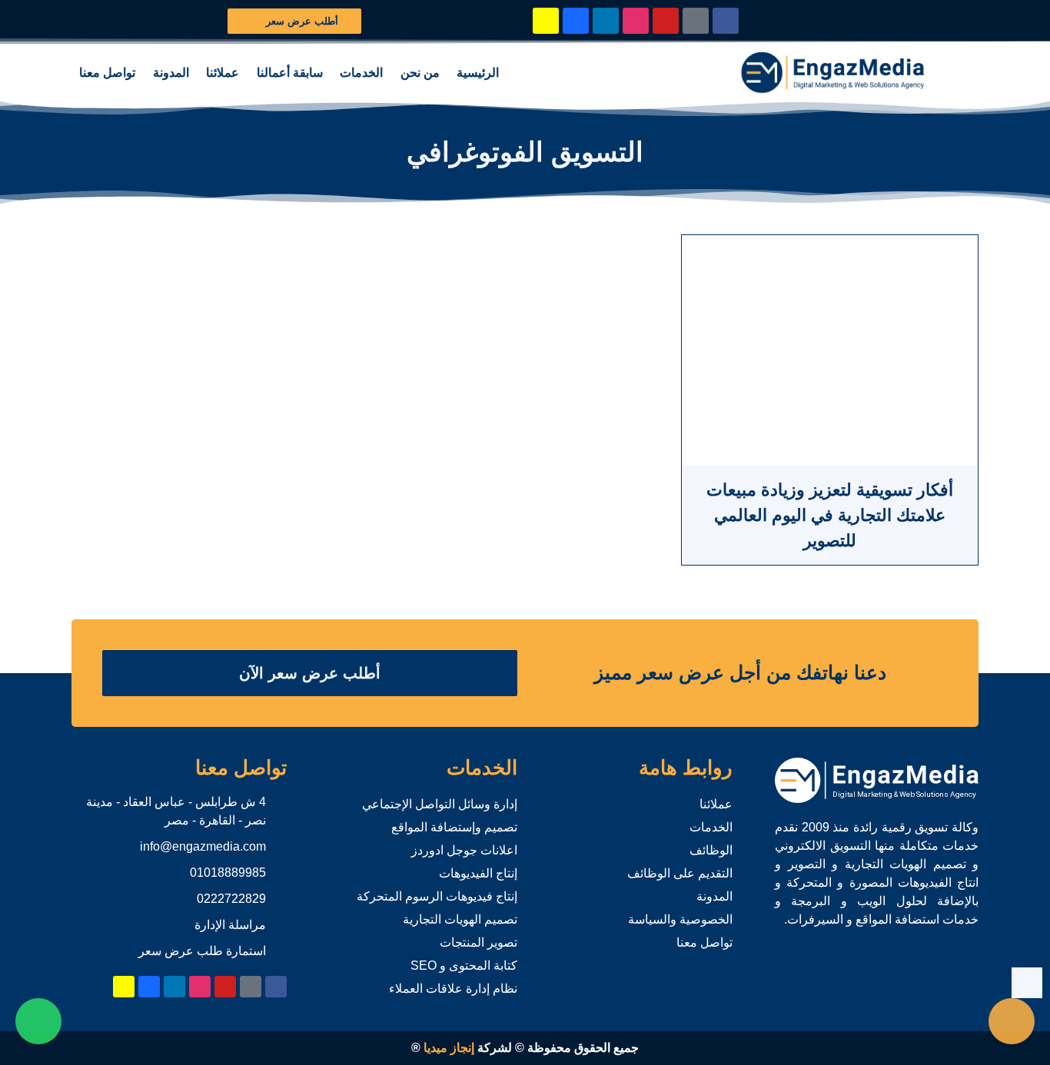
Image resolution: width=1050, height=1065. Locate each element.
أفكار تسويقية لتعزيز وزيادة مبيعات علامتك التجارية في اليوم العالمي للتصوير (829, 515)
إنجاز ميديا (449, 1047)
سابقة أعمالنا (290, 72)
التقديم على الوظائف (680, 873)
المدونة (171, 72)
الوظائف (711, 850)
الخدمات (361, 72)
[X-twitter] (696, 21)
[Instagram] (636, 21)
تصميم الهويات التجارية (460, 919)
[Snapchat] (546, 21)
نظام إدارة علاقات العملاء (453, 988)
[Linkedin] (606, 21)
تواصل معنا (107, 72)
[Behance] (576, 21)
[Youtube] (666, 21)
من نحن (420, 72)
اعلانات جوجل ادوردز (464, 850)
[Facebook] (726, 21)
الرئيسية (478, 72)
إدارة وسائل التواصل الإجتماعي (439, 804)
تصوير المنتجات (478, 942)
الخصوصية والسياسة (680, 919)
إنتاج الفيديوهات (478, 873)
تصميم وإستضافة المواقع (454, 827)
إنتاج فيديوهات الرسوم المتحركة (437, 896)
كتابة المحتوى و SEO (463, 965)
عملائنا (222, 72)
